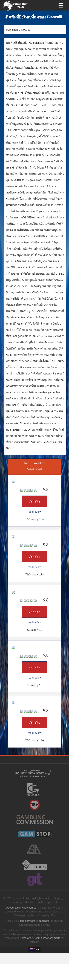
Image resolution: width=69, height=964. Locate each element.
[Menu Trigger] (61, 5)
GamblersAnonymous (47, 938)
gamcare (44, 920)
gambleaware (27, 920)
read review (34, 511)
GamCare (25, 938)
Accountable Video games (21, 907)
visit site (34, 501)
